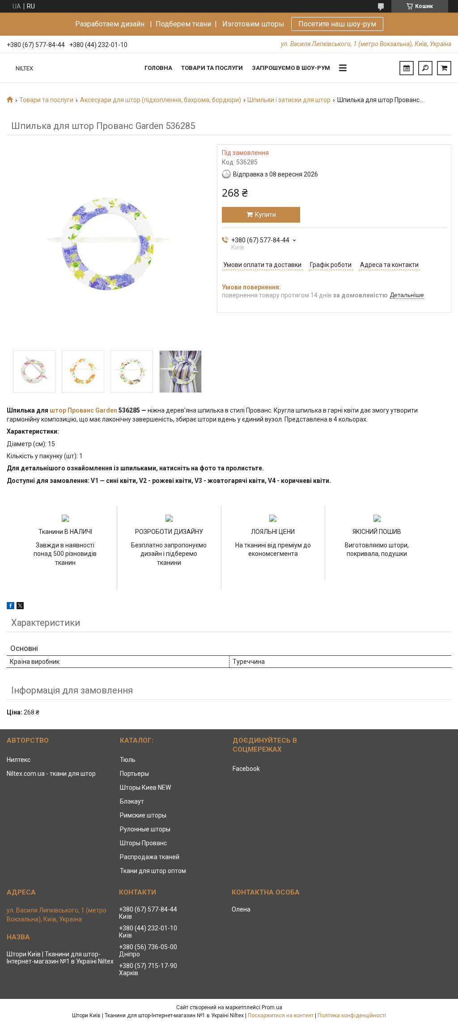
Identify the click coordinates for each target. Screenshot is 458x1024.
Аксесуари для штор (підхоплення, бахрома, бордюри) (160, 99)
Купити (265, 214)
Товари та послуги (212, 68)
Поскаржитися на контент (281, 1015)
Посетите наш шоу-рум (337, 24)
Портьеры (134, 773)
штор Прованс (72, 410)
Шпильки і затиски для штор (289, 99)
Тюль (128, 759)
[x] (20, 607)
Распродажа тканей (149, 857)
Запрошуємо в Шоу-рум (291, 68)
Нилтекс (18, 759)
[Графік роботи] (406, 68)
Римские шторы (143, 815)
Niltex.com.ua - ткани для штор (51, 773)
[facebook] (10, 607)
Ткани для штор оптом (153, 870)
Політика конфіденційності (352, 1015)
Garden (106, 410)
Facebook (246, 768)
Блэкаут (132, 801)
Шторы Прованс (143, 843)
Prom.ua (272, 1007)
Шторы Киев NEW (145, 787)
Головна (158, 68)
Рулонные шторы (145, 829)
